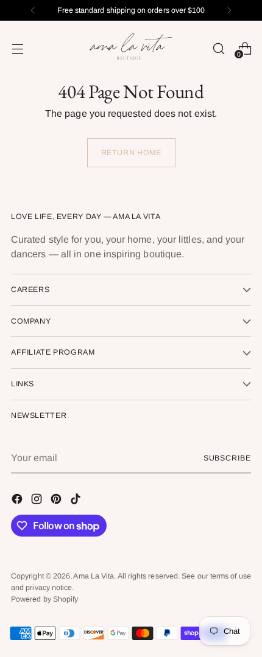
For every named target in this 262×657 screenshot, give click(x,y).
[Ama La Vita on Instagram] (37, 501)
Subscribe (227, 458)
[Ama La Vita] (131, 48)
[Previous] (32, 10)
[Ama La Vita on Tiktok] (76, 501)
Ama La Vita (93, 576)
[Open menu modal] (17, 48)
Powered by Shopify (44, 599)
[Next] (229, 10)
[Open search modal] (218, 48)
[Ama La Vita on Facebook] (18, 501)
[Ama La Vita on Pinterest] (57, 501)
